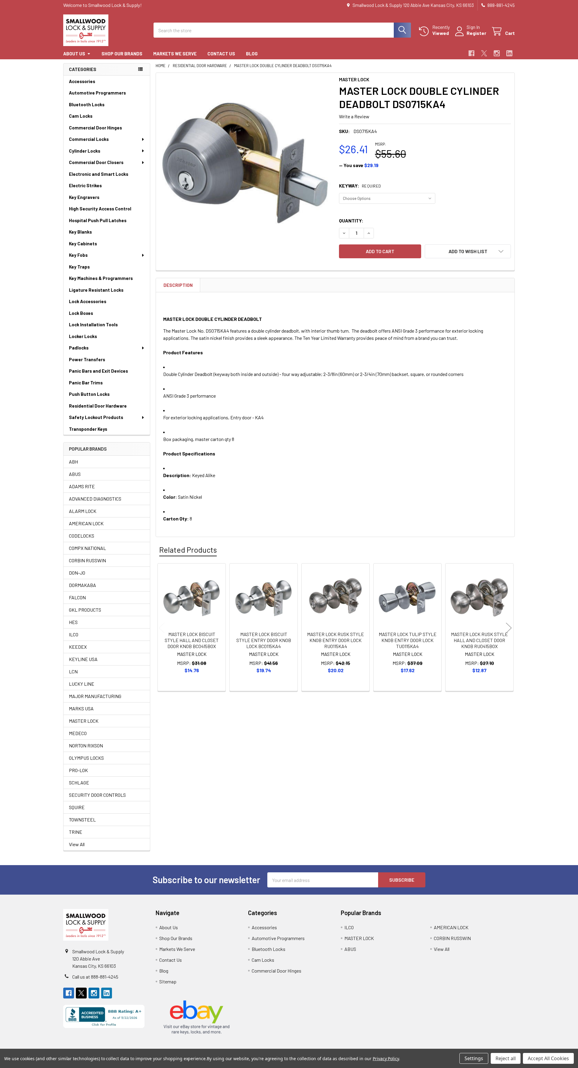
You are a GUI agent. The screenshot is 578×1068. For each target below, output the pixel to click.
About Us (74, 53)
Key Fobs (78, 255)
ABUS (75, 474)
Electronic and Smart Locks (98, 174)
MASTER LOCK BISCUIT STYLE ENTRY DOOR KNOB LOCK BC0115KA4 (263, 640)
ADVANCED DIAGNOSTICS (95, 498)
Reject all (506, 1058)
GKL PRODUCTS (85, 610)
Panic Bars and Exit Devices (98, 371)
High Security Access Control (100, 208)
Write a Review (354, 116)
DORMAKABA (82, 585)
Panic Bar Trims (86, 382)
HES (73, 622)
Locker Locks (83, 336)
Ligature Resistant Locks (96, 290)
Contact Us (221, 53)
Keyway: (360, 185)
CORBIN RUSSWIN (87, 560)
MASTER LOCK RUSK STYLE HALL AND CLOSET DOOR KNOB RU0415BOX (479, 640)
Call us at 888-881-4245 (95, 977)
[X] (484, 53)
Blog (252, 53)
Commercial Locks (89, 139)
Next (509, 628)
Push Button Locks (89, 394)
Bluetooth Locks (86, 104)
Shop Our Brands (121, 53)
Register (476, 33)
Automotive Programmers (97, 92)
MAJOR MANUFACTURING (95, 696)
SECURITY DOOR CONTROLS (97, 795)
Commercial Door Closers (96, 162)
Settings (474, 1058)
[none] (246, 162)
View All (77, 844)
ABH (73, 461)
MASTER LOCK (83, 721)
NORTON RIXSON (86, 745)
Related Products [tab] (188, 549)
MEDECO (78, 733)
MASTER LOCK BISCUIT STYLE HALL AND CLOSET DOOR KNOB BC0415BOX (192, 640)
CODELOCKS (81, 536)
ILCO (73, 634)
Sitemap (167, 981)
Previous (162, 628)
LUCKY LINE (81, 684)
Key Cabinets (83, 243)
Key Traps (79, 266)
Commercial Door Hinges (95, 127)
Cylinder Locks (84, 151)
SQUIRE (77, 807)
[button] (468, 251)
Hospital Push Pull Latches (97, 220)
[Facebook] (471, 53)
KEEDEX (78, 647)
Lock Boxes (81, 313)
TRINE (75, 832)
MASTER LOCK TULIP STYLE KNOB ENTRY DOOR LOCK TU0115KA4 (408, 640)
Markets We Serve (175, 53)
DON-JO (77, 573)
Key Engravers (84, 197)
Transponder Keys (88, 429)
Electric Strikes (85, 185)
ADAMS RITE (82, 486)
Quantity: (351, 220)
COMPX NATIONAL (87, 548)
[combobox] (282, 30)
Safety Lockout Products (96, 417)
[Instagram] (496, 53)
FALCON (77, 597)
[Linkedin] (509, 53)
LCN (73, 671)
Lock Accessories (87, 301)
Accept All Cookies (548, 1058)
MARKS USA (81, 708)
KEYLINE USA (83, 659)
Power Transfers (87, 359)
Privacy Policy (386, 1058)
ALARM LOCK (82, 511)
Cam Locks (80, 116)
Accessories (82, 81)
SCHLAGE (79, 782)
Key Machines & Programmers (101, 278)
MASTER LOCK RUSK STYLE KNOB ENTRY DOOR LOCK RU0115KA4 (335, 640)
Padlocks (79, 347)
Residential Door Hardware (98, 405)
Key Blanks (80, 231)
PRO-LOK (78, 770)
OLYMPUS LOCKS (86, 758)
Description (178, 285)
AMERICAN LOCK (86, 523)
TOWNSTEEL (82, 819)
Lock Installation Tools (93, 324)
